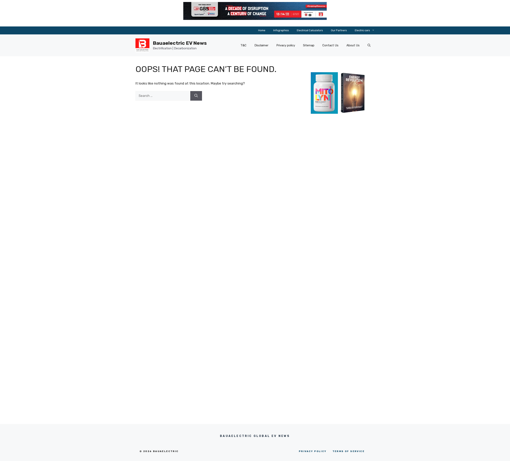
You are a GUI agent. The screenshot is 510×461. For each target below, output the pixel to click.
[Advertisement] (339, 193)
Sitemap (308, 45)
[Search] (196, 96)
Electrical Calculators (310, 30)
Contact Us (330, 45)
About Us (353, 45)
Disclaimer (261, 45)
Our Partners (339, 30)
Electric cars (362, 30)
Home (261, 30)
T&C (243, 45)
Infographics (281, 30)
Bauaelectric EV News (180, 43)
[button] (369, 45)
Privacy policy (285, 45)
